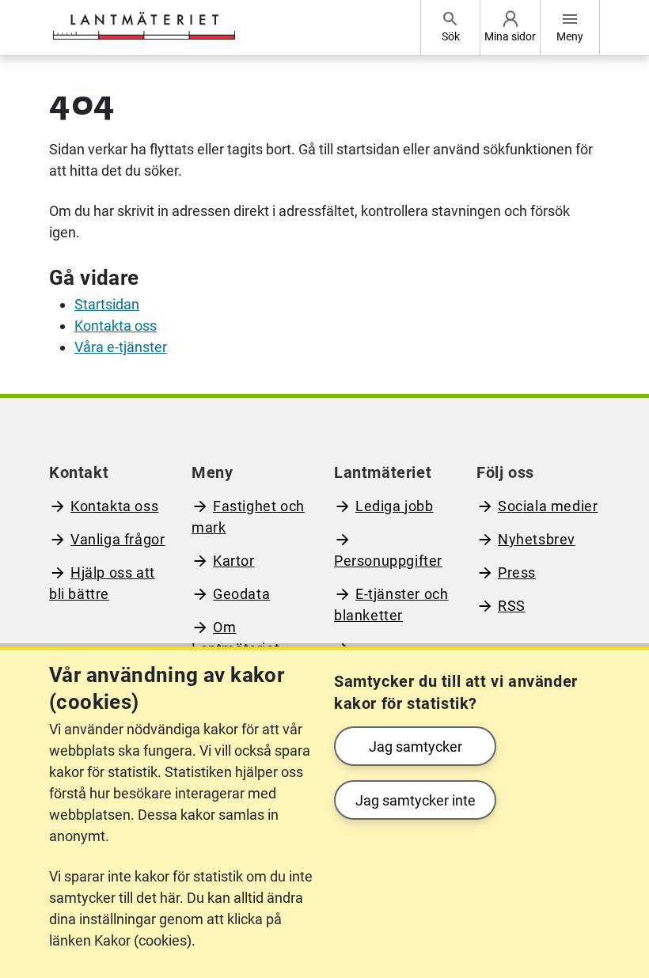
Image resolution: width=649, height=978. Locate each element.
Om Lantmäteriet (235, 638)
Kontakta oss (115, 325)
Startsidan (106, 304)
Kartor (234, 560)
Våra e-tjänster (120, 347)
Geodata (241, 594)
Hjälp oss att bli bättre (102, 583)
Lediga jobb (394, 506)
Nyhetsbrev (536, 539)
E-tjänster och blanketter (391, 605)
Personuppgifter (388, 560)
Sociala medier (548, 506)
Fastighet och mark (248, 517)
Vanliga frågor (117, 539)
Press (517, 572)
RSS (512, 605)
